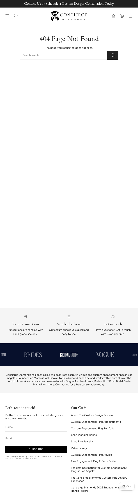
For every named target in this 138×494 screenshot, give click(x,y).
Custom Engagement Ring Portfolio (92, 428)
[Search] (112, 55)
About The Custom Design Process (92, 415)
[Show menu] (7, 15)
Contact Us (32, 3)
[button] (16, 15)
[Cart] (130, 15)
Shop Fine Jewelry (82, 441)
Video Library (79, 448)
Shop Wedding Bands (84, 434)
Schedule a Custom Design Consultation (75, 3)
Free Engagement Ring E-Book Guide (93, 461)
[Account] (122, 15)
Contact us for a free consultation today (79, 384)
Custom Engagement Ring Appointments (96, 421)
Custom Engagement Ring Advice (91, 454)
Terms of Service (23, 458)
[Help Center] (113, 15)
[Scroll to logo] (33, 354)
